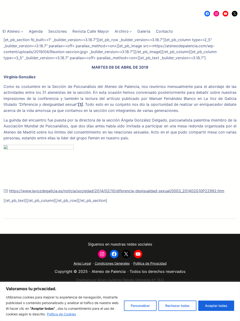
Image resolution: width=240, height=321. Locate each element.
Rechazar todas (177, 306)
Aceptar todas (216, 306)
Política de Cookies (61, 314)
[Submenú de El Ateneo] (22, 31)
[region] (120, 301)
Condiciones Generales (112, 263)
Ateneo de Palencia (109, 271)
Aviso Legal (82, 263)
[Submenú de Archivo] (131, 31)
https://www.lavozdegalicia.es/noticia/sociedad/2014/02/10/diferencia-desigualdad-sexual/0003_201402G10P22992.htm (116, 190)
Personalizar (140, 306)
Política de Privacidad (150, 263)
